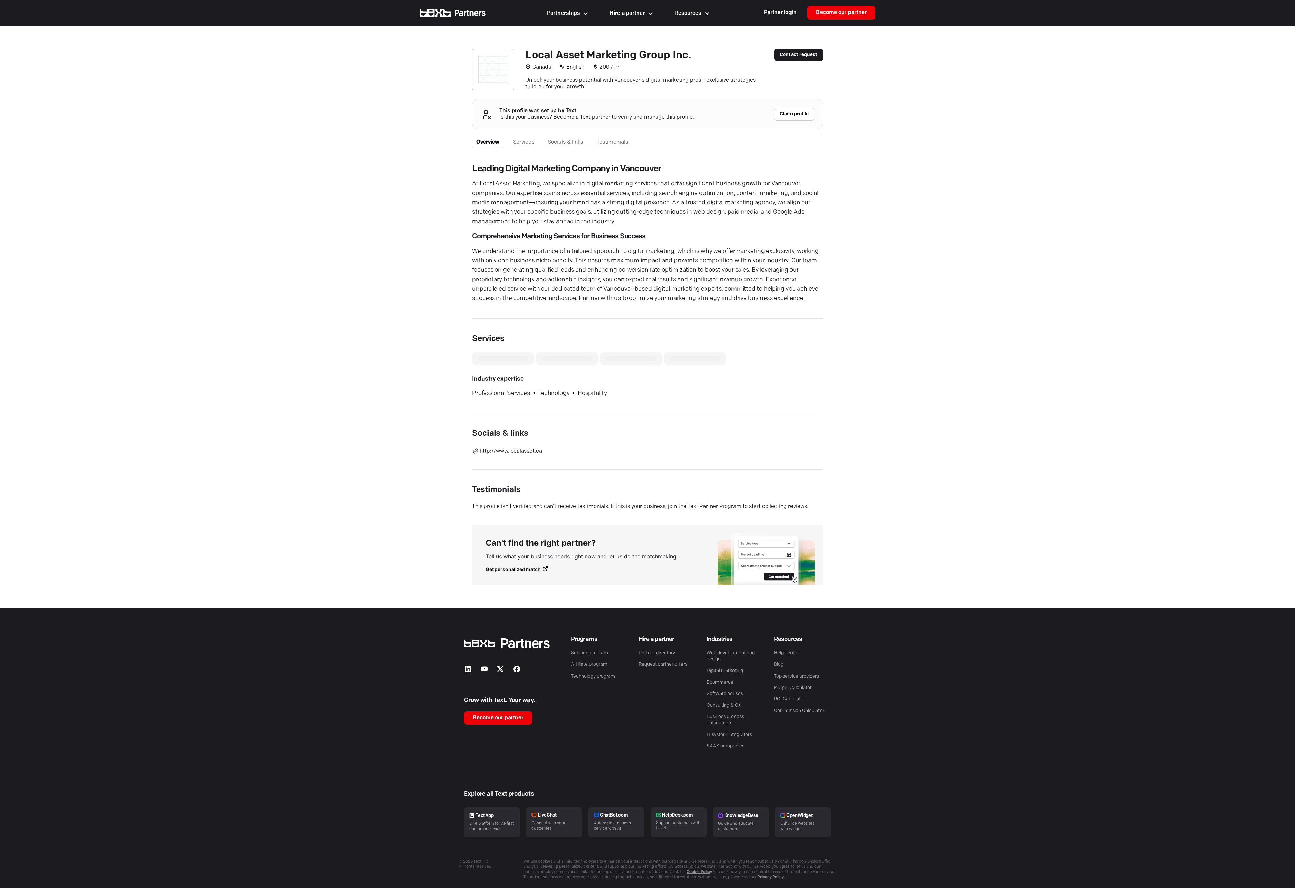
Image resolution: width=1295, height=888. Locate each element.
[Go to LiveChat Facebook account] (517, 670)
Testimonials (612, 142)
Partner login (780, 13)
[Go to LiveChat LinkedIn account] (468, 670)
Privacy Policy (770, 877)
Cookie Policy (699, 872)
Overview (487, 142)
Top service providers (796, 676)
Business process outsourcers (725, 719)
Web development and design (731, 656)
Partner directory (657, 653)
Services (523, 142)
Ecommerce (720, 682)
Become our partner (841, 13)
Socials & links (565, 142)
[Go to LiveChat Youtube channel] (484, 670)
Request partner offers (663, 664)
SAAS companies (725, 746)
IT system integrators (729, 734)
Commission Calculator (799, 710)
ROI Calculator (789, 699)
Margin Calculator (793, 687)
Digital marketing (725, 671)
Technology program (593, 676)
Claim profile (794, 114)
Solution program (589, 653)
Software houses (725, 693)
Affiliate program (589, 664)
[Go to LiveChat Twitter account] (500, 670)
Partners (470, 13)
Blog (778, 664)
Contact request (798, 54)
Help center (786, 653)
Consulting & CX (724, 705)
